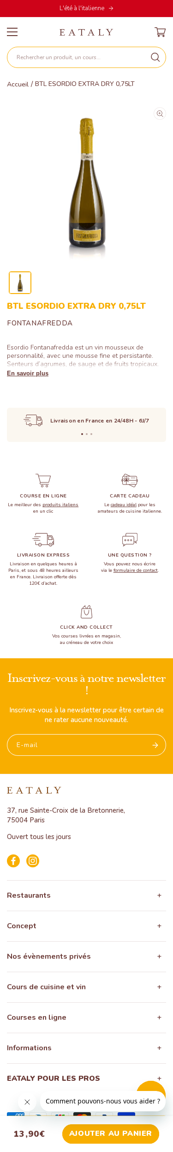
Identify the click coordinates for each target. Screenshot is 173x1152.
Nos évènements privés (49, 956)
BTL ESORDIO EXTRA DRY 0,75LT (85, 84)
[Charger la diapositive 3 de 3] (91, 434)
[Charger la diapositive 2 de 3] (86, 434)
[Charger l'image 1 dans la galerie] (20, 283)
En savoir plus (27, 373)
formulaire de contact (135, 570)
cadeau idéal (124, 505)
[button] (86, 57)
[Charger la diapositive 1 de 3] (82, 434)
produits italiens (60, 505)
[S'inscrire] (155, 745)
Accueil (18, 84)
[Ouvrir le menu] (12, 32)
